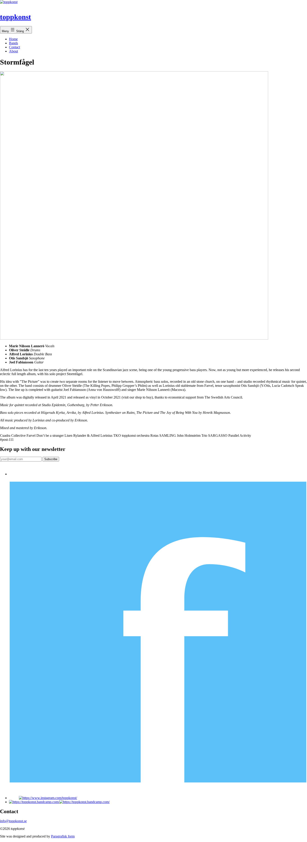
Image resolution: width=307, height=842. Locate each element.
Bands (13, 43)
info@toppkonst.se (13, 821)
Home (13, 39)
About (13, 51)
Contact (14, 47)
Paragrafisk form (63, 836)
